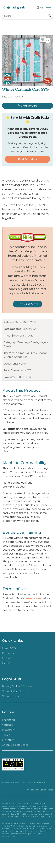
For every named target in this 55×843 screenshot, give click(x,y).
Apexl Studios (46, 789)
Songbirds (20, 357)
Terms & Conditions (14, 691)
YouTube (7, 724)
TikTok (6, 734)
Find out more (27, 159)
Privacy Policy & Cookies (17, 686)
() (41, 7)
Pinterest (8, 739)
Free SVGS (9, 648)
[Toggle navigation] (48, 8)
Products (8, 653)
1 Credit (28, 335)
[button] (47, 40)
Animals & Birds (26, 353)
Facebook (8, 719)
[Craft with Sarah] (14, 7)
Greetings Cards (27, 342)
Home (6, 663)
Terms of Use (10, 696)
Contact (7, 658)
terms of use (32, 598)
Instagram (8, 729)
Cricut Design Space (15, 744)
